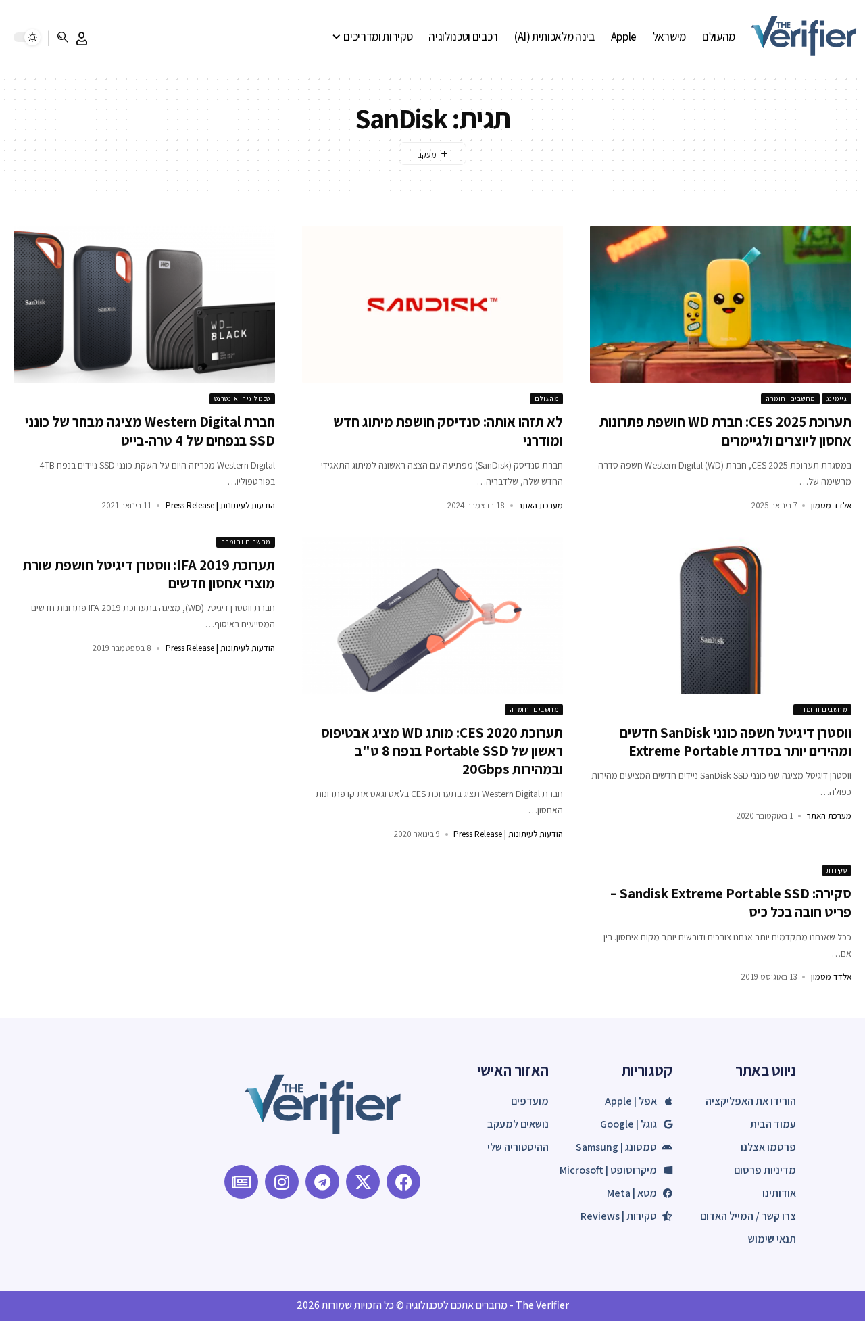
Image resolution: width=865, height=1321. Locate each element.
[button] (82, 38)
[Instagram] (282, 1182)
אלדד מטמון (831, 505)
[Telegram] (322, 1182)
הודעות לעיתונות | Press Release (220, 505)
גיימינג (836, 398)
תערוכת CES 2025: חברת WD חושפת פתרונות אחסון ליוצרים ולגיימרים (725, 430)
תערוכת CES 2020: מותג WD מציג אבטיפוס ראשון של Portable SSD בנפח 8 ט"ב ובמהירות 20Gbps (442, 751)
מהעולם (546, 398)
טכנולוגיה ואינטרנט (242, 398)
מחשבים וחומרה (790, 398)
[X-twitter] (363, 1182)
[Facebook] (403, 1182)
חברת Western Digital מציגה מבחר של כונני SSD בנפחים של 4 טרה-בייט (150, 430)
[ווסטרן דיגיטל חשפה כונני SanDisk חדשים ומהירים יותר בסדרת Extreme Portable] (720, 615)
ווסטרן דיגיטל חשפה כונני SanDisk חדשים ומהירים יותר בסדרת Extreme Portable (735, 741)
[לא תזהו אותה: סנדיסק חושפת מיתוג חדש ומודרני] (433, 304)
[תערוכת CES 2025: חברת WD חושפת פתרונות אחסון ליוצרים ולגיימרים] (720, 304)
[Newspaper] (241, 1182)
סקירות (836, 870)
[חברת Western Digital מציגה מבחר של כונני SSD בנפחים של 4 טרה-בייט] (144, 304)
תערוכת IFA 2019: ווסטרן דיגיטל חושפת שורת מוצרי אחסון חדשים (149, 574)
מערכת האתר (540, 505)
